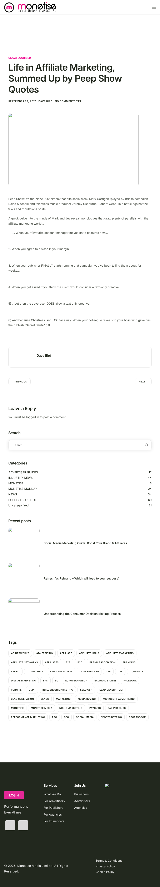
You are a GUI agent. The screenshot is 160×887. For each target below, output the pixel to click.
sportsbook (137, 717)
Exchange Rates (105, 680)
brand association (103, 662)
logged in (32, 417)
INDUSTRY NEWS (20, 478)
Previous (21, 381)
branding (129, 662)
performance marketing (28, 717)
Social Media (85, 717)
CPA (108, 671)
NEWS (12, 494)
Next (142, 381)
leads (45, 698)
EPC (45, 680)
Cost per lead (89, 671)
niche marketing (70, 708)
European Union (76, 680)
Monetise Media (41, 708)
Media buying (87, 698)
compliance (35, 671)
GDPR (32, 689)
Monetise (17, 708)
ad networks (20, 653)
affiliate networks (24, 662)
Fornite (16, 689)
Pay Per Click (117, 708)
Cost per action (61, 671)
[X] (10, 825)
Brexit (15, 671)
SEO (66, 717)
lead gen (86, 689)
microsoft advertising (119, 698)
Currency (136, 671)
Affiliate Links (89, 653)
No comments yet (68, 101)
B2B (68, 662)
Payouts (95, 708)
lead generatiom (110, 689)
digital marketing (23, 680)
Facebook (130, 680)
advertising (44, 653)
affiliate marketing (120, 653)
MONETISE (16, 483)
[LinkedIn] (23, 825)
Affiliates (52, 662)
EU (56, 680)
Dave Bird (45, 101)
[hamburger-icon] (154, 7)
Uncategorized (19, 57)
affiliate (66, 653)
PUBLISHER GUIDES (22, 500)
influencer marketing (57, 689)
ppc (54, 717)
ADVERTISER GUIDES (23, 472)
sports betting (111, 717)
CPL (120, 671)
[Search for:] (80, 445)
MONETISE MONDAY (22, 489)
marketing (63, 698)
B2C (80, 662)
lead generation (22, 698)
